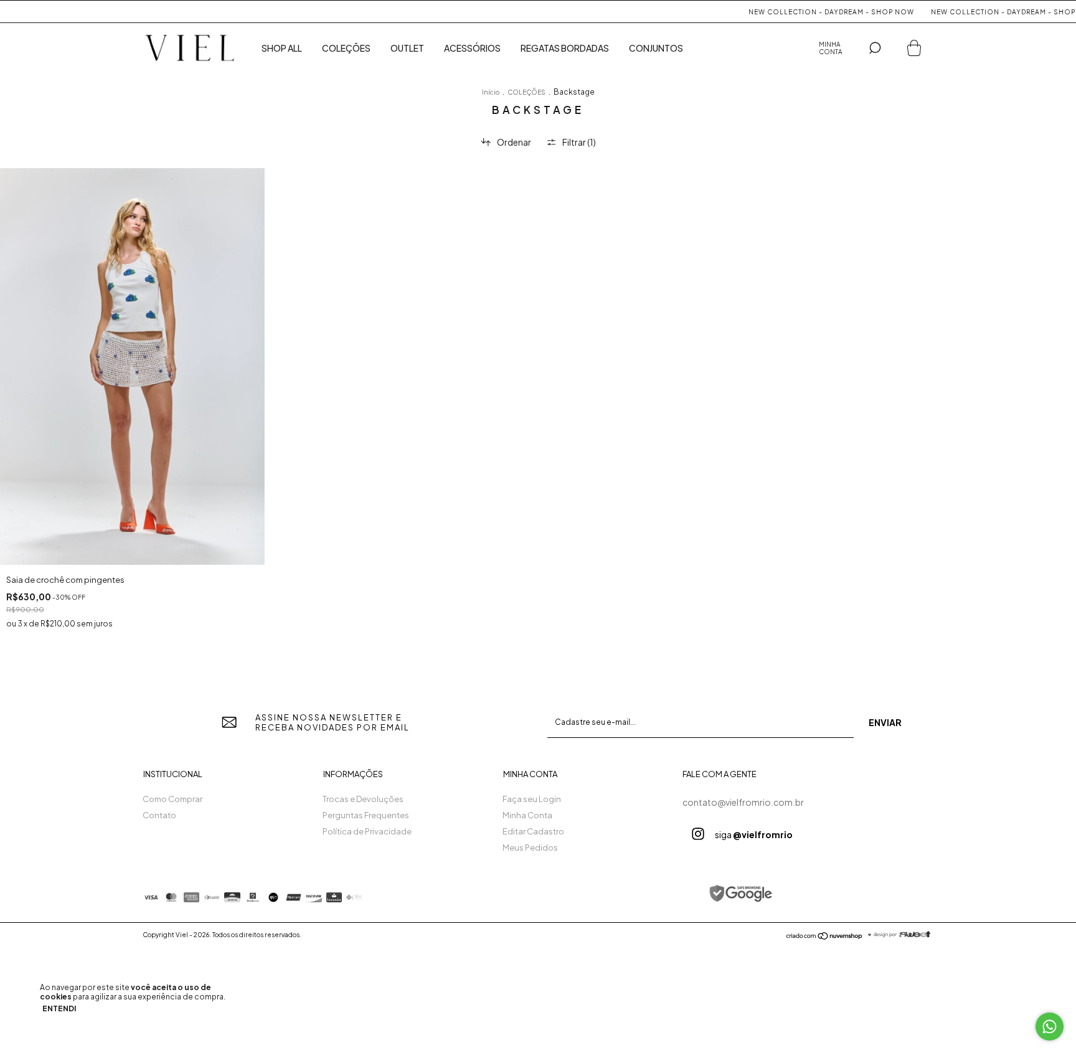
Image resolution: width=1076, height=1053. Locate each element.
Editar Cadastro (533, 831)
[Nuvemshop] (825, 936)
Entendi (59, 1008)
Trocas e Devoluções (363, 799)
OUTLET (407, 48)
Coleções (346, 48)
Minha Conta (527, 815)
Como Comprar (172, 799)
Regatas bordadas (565, 48)
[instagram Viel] (698, 834)
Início (490, 92)
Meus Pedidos (530, 847)
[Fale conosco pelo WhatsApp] (1050, 1027)
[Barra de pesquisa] (875, 48)
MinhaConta (830, 47)
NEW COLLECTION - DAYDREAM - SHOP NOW (810, 12)
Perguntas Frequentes (366, 815)
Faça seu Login (532, 799)
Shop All (282, 48)
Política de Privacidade (367, 831)
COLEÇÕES (526, 92)
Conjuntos (656, 48)
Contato (159, 815)
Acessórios (472, 48)
